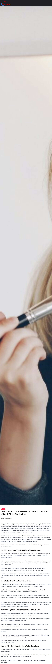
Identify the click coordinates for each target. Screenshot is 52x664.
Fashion (3, 508)
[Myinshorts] (6, 3)
